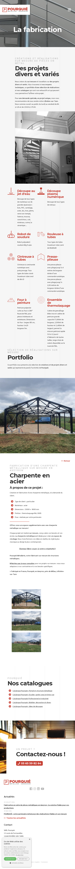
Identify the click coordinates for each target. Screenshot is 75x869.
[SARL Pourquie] (15, 9)
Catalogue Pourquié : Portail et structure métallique (32, 690)
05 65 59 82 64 (31, 763)
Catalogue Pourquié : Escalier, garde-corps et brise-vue (33, 694)
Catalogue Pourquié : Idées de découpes (28, 706)
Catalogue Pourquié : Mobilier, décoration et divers (32, 702)
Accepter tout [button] (10, 859)
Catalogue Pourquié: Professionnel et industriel (30, 698)
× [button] (29, 839)
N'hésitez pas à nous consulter (22, 563)
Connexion (44, 862)
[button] (69, 10)
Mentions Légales (34, 862)
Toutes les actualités (16, 818)
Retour (67, 461)
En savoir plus (19, 855)
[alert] (16, 852)
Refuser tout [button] (23, 859)
